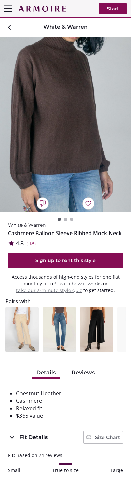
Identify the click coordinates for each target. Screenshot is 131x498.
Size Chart (107, 437)
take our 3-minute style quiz (49, 290)
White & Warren (27, 225)
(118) (31, 244)
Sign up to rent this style (65, 260)
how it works (87, 284)
